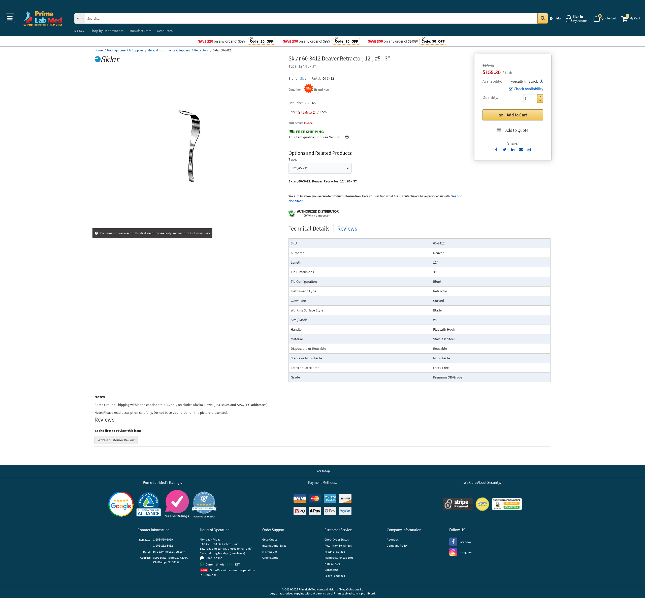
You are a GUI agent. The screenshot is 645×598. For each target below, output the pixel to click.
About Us (393, 539)
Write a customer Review (116, 440)
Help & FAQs (332, 563)
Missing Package (335, 551)
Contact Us (331, 570)
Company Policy (397, 545)
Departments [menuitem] (106, 30)
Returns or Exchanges (338, 545)
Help (558, 18)
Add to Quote (516, 130)
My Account (269, 551)
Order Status (270, 557)
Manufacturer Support (339, 557)
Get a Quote (269, 539)
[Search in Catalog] (542, 18)
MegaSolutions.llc (351, 589)
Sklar (304, 78)
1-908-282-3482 (163, 545)
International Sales (274, 545)
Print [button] (529, 149)
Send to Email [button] (521, 149)
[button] (541, 81)
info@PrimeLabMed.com (169, 551)
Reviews (347, 228)
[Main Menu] (10, 18)
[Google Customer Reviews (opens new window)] (121, 505)
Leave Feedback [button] (335, 576)
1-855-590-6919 (163, 539)
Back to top (322, 471)
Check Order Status (337, 539)
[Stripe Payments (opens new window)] (458, 504)
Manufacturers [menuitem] (140, 30)
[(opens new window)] (189, 225)
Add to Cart (517, 115)
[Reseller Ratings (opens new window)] (176, 504)
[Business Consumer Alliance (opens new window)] (148, 504)
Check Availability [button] (528, 88)
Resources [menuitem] (165, 30)
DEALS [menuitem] (79, 30)
